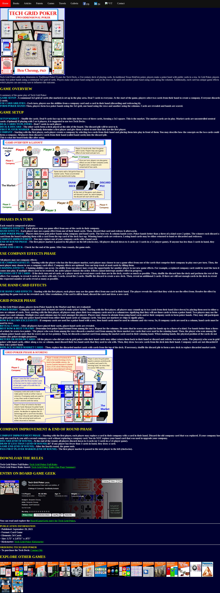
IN (98, 4)
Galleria (74, 3)
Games (51, 3)
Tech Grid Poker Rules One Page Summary (53, 467)
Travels (62, 3)
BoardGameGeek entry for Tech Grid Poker (52, 520)
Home (5, 3)
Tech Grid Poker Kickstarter (29, 541)
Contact (121, 3)
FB (87, 4)
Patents (39, 3)
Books (16, 3)
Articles (27, 3)
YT (110, 3)
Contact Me (37, 550)
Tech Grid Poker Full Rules (43, 464)
